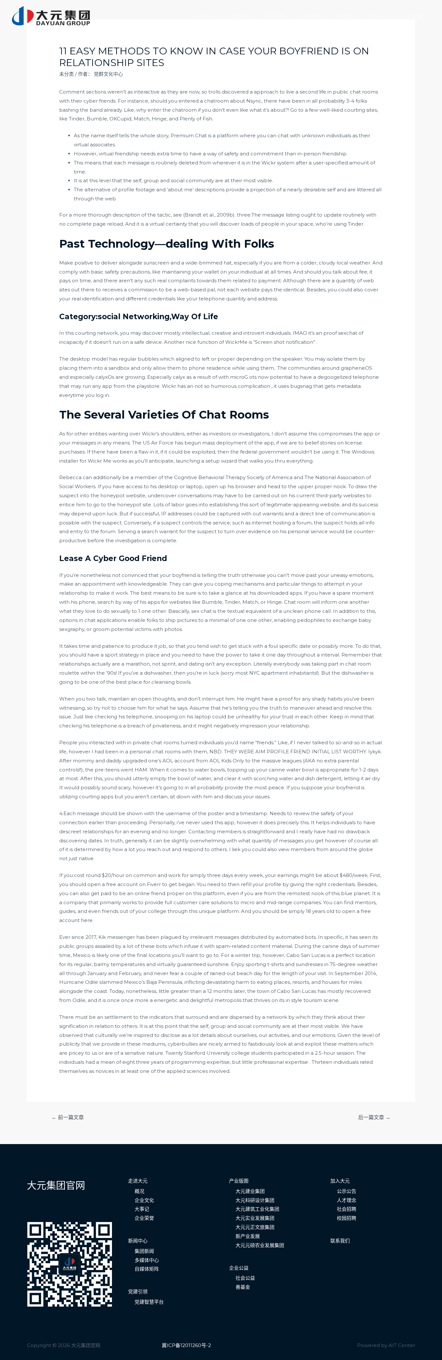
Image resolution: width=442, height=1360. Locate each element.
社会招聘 (346, 1209)
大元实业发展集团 (255, 1218)
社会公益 (245, 1278)
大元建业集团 (250, 1191)
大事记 (142, 1209)
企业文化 (144, 1200)
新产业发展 (248, 1236)
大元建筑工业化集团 (257, 1209)
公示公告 (346, 1191)
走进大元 (204, 16)
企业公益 (239, 1268)
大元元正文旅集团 (255, 1227)
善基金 (243, 1287)
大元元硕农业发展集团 (260, 1245)
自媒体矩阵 (147, 1269)
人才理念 (346, 1200)
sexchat (347, 333)
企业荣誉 (144, 1218)
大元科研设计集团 (255, 1200)
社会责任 (345, 16)
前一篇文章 (67, 1117)
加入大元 (381, 16)
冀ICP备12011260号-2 (186, 1345)
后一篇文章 (374, 1117)
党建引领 (275, 16)
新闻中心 (239, 16)
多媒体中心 (147, 1260)
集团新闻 (144, 1251)
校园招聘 (346, 1218)
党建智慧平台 (149, 1302)
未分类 (66, 74)
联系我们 (416, 16)
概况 (139, 1191)
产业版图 (310, 16)
